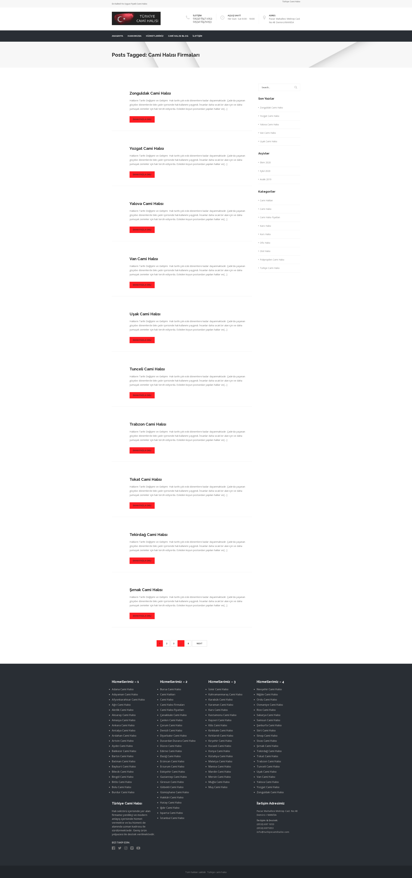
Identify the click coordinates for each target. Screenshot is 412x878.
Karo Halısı (265, 225)
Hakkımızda (134, 36)
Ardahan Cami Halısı (124, 735)
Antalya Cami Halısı (123, 730)
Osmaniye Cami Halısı (270, 704)
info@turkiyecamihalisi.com (273, 831)
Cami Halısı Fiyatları (270, 217)
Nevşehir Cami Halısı (269, 689)
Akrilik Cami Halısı (122, 710)
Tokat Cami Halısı (146, 479)
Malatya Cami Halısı (220, 761)
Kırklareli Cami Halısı (220, 735)
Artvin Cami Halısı (123, 741)
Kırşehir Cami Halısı (220, 741)
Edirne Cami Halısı (171, 751)
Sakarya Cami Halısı (268, 715)
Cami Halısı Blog (178, 36)
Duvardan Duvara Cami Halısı (178, 741)
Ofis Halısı (265, 242)
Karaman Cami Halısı (220, 704)
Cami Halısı (265, 208)
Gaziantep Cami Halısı (173, 777)
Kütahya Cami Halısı (220, 756)
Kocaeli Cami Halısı (219, 746)
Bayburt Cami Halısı (124, 766)
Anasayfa (117, 36)
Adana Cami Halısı (123, 689)
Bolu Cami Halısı (121, 787)
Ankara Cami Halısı (123, 725)
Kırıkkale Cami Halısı (220, 730)
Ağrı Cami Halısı (121, 704)
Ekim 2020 (265, 162)
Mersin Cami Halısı (219, 777)
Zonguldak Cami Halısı (150, 93)
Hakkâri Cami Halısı (171, 797)
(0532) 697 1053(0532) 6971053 (202, 20)
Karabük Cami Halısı (220, 699)
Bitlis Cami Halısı (122, 782)
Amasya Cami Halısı (123, 720)
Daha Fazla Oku (142, 119)
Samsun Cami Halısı (268, 720)
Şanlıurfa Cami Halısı (269, 725)
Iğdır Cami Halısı (169, 807)
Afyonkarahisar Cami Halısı (128, 699)
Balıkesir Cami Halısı (124, 751)
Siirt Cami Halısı (266, 730)
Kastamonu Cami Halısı (222, 715)
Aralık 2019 (265, 179)
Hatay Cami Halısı (171, 802)
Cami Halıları (266, 200)
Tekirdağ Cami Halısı (149, 534)
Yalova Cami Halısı (147, 203)
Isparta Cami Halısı (171, 813)
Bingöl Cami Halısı (122, 777)
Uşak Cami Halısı (145, 314)
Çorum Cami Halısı (171, 725)
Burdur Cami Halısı (123, 792)
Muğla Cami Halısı (219, 782)
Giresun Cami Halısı (172, 782)
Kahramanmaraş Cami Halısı (225, 694)
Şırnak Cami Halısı (146, 589)
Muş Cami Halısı (217, 787)
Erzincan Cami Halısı (172, 761)
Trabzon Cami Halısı (148, 424)
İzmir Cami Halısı (218, 689)
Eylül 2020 (265, 170)
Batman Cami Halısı (123, 761)
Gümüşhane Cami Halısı (174, 792)
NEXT (199, 643)
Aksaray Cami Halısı (124, 715)
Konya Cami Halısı (219, 751)
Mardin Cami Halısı (219, 771)
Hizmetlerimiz (155, 36)
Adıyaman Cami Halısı (125, 694)
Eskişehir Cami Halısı (172, 771)
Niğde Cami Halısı (267, 694)
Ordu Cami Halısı (267, 699)
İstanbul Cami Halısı (172, 818)
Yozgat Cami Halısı (147, 148)
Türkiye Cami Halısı (270, 267)
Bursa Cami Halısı (170, 689)
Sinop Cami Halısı (267, 735)
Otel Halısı (265, 251)
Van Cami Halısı (144, 258)
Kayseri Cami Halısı (219, 720)
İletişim (197, 36)
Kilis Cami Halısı (217, 725)
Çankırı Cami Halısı (171, 720)
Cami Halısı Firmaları (172, 704)
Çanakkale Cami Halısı (173, 715)
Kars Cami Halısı (218, 710)
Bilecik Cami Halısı (123, 771)
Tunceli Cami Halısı (147, 369)
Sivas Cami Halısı (267, 741)
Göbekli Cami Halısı (171, 787)
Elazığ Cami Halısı (170, 756)
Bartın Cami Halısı (122, 756)
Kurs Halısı (265, 234)
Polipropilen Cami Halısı (272, 259)
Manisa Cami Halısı (219, 766)
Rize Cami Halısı (266, 710)
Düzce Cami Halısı (171, 746)
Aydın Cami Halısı (122, 746)
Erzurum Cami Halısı (172, 766)
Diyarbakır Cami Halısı (173, 735)
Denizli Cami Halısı (171, 730)
